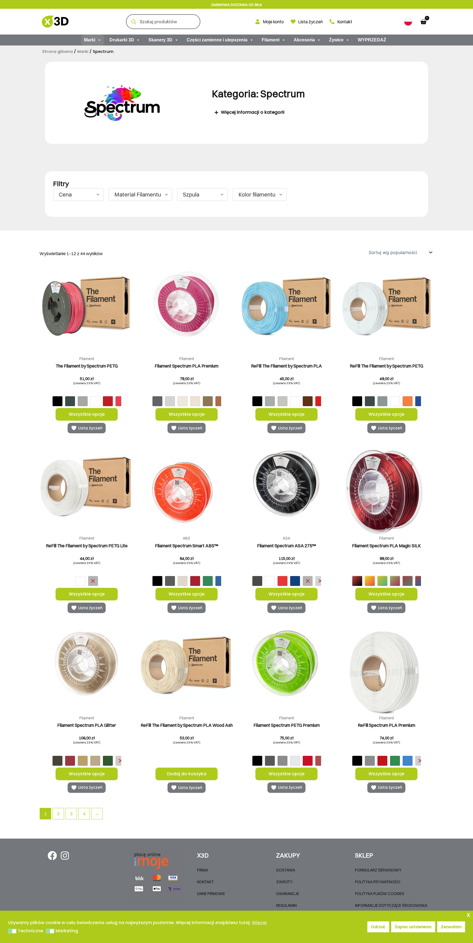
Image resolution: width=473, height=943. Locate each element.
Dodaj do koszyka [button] (186, 774)
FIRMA (202, 870)
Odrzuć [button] (378, 927)
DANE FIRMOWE (211, 893)
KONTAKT (205, 881)
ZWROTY (284, 881)
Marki (89, 40)
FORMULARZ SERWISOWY (378, 870)
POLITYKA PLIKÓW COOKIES (379, 893)
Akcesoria (304, 40)
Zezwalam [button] (451, 927)
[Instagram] (65, 855)
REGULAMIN (286, 905)
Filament (270, 40)
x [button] (468, 914)
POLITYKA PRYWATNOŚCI (377, 881)
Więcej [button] (259, 922)
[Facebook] (52, 855)
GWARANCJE (287, 893)
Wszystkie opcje (87, 414)
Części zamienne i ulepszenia (217, 40)
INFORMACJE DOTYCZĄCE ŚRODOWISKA (391, 905)
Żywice (336, 40)
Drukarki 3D (121, 40)
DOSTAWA (285, 870)
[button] (408, 21)
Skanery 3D (160, 40)
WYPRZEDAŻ (372, 40)
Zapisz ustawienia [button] (413, 927)
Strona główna (57, 51)
